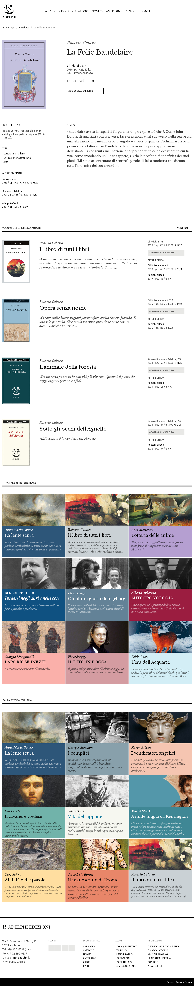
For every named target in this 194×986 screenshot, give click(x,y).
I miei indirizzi (124, 962)
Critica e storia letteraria (16, 157)
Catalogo (80, 11)
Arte (5, 162)
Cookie (163, 950)
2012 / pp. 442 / (20, 181)
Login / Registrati (126, 946)
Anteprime (114, 11)
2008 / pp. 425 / (19, 193)
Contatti (153, 962)
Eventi (145, 11)
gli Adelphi (73, 65)
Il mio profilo (123, 954)
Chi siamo (89, 946)
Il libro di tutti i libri (64, 249)
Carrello (121, 950)
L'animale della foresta (67, 367)
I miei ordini (122, 958)
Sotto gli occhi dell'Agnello (73, 429)
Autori (131, 11)
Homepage (8, 27)
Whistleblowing (158, 954)
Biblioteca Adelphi (158, 265)
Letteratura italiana (13, 153)
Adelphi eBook (156, 274)
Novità (97, 11)
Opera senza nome (63, 308)
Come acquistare (125, 966)
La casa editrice (56, 11)
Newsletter (155, 966)
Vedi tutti (184, 228)
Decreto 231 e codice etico (164, 946)
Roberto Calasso (82, 42)
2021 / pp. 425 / (15, 205)
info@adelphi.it (21, 957)
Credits (188, 982)
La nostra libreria (159, 958)
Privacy (152, 950)
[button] (183, 43)
